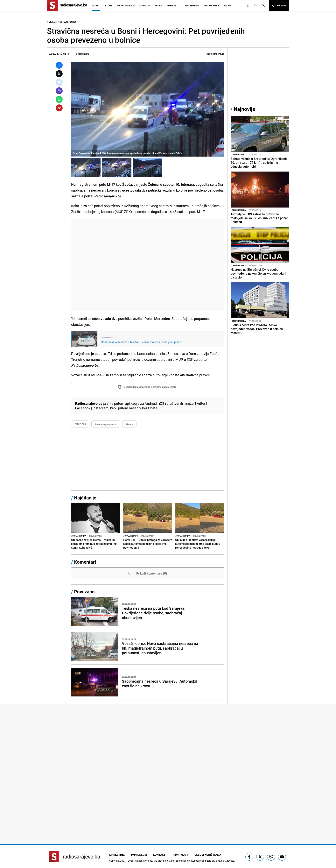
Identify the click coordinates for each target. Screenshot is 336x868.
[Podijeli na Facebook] (59, 65)
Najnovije (244, 109)
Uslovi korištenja (207, 855)
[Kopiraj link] (59, 107)
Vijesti (96, 5)
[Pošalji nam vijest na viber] (271, 857)
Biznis (108, 5)
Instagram (100, 408)
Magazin (144, 5)
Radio (227, 5)
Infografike (211, 5)
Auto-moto (173, 5)
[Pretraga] (256, 5)
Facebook (82, 408)
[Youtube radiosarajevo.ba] (282, 857)
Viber (143, 408)
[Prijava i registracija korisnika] (264, 5)
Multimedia (192, 5)
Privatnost (180, 855)
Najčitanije (85, 498)
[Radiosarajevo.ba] (74, 856)
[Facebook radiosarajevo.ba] (249, 857)
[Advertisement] (147, 265)
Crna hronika (68, 21)
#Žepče (129, 424)
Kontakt (159, 855)
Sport (158, 5)
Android (151, 403)
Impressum (139, 855)
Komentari (85, 562)
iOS (161, 403)
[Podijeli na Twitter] (59, 73)
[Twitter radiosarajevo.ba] (260, 857)
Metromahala (126, 5)
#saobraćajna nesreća (106, 424)
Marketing (117, 855)
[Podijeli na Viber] (59, 90)
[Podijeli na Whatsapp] (59, 99)
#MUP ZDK (80, 424)
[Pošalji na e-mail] (59, 82)
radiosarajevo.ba (143, 860)
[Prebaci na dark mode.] (248, 5)
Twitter (199, 403)
